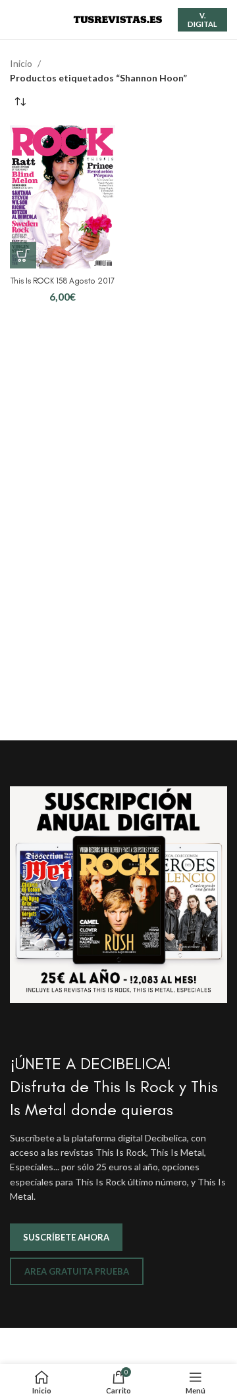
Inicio (22, 63)
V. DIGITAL (202, 19)
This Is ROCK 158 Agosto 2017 (63, 281)
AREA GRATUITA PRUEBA (76, 1271)
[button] (23, 255)
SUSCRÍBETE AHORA (66, 1237)
